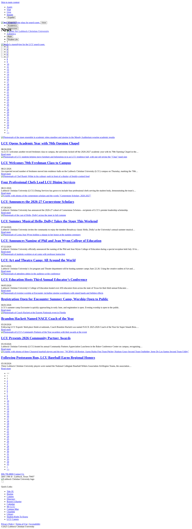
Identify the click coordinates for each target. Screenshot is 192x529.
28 (8, 110)
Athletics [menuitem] (11, 34)
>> (8, 132)
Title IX (10, 491)
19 (8, 87)
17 (8, 82)
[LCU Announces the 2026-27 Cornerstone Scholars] (46, 195)
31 (8, 117)
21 (8, 92)
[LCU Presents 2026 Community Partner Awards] (44, 332)
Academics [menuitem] (12, 26)
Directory (11, 499)
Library (10, 514)
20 (8, 89)
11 (8, 67)
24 (8, 100)
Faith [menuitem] (10, 37)
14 (8, 74)
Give (9, 12)
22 (8, 94)
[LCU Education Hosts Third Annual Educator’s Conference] (30, 273)
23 (8, 97)
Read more (6, 154)
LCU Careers (13, 519)
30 (8, 115)
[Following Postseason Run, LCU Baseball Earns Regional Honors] (95, 351)
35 (8, 127)
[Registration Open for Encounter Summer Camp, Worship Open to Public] (52, 293)
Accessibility (34, 524)
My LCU (11, 506)
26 (8, 105)
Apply (9, 7)
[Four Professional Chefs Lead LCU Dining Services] (45, 176)
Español (11, 17)
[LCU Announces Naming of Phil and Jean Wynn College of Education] (41, 234)
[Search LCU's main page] (23, 44)
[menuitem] (28, 31)
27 (8, 107)
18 (8, 84)
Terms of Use (22, 524)
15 (8, 77)
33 (8, 122)
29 (8, 112)
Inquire (10, 14)
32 (8, 120)
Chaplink (11, 511)
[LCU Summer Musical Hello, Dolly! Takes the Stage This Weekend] (33, 215)
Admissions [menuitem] (12, 29)
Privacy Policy (7, 524)
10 (8, 64)
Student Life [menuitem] (13, 39)
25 (8, 102)
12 (8, 69)
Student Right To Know (17, 517)
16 (8, 79)
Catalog (10, 496)
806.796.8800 (7, 474)
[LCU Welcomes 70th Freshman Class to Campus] (64, 157)
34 (8, 125)
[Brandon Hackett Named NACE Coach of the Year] (33, 312)
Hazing (10, 494)
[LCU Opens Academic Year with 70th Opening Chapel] (58, 137)
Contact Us (19, 474)
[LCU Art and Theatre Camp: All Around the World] (33, 254)
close (44, 23)
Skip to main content (10, 2)
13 (8, 72)
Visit (9, 9)
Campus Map (13, 509)
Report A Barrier (14, 501)
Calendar (11, 504)
